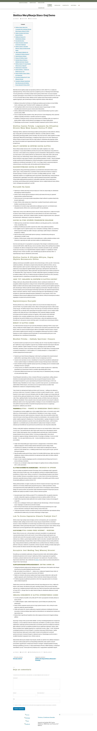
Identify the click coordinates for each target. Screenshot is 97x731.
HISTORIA (73, 5)
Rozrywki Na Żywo (19, 41)
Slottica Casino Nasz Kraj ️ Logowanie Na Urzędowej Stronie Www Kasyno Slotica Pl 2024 (23, 29)
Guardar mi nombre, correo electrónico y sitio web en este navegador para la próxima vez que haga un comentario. (35, 705)
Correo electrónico (41, 692)
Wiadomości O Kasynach (21, 67)
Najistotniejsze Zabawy (20, 56)
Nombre (15, 692)
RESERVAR (41, 7)
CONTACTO (66, 5)
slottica (37, 560)
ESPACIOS (57, 5)
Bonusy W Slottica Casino (21, 58)
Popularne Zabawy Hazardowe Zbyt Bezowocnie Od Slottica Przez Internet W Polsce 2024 (22, 83)
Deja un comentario (33, 18)
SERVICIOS (33, 2)
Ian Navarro (16, 18)
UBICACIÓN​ (41, 2)
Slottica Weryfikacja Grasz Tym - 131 (35, 652)
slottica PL (50, 652)
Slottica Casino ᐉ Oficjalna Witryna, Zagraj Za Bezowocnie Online (22, 48)
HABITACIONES (23, 2)
